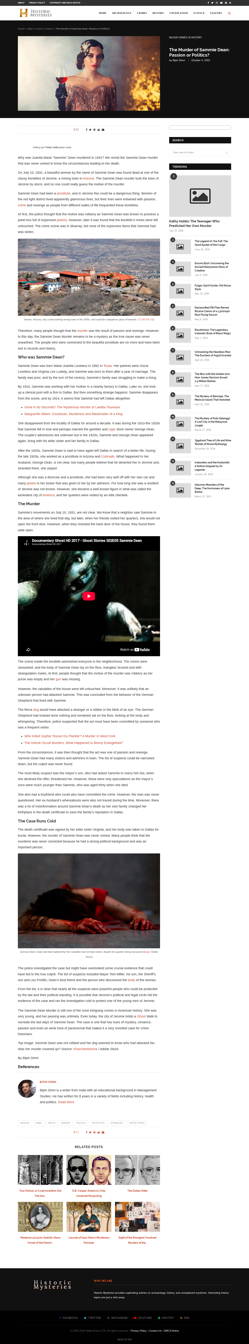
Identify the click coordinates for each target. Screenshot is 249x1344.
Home (102, 13)
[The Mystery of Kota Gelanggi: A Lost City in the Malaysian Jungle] (180, 424)
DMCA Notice (171, 1330)
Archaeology (122, 13)
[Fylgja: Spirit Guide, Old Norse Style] (180, 291)
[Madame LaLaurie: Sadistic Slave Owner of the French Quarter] (40, 1217)
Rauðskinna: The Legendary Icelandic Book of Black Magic (213, 331)
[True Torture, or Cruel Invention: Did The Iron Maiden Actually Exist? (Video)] (40, 1170)
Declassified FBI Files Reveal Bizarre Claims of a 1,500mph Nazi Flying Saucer (212, 311)
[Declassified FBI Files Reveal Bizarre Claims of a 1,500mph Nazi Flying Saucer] (180, 313)
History (158, 13)
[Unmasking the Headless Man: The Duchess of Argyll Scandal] (180, 357)
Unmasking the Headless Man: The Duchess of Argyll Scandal (213, 353)
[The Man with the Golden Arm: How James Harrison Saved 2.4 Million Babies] (180, 379)
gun (58, 679)
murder (82, 331)
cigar (112, 429)
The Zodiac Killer (137, 1190)
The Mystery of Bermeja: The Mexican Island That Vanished (212, 398)
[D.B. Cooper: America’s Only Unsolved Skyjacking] (89, 1170)
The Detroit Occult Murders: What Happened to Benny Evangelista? (73, 743)
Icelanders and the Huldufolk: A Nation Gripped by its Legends (212, 466)
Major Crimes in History (40, 28)
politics (80, 1123)
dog (36, 709)
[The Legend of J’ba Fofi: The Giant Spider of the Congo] (180, 247)
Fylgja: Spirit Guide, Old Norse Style (213, 287)
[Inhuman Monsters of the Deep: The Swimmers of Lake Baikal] (180, 490)
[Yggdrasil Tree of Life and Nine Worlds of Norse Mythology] (180, 446)
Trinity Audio (51, 147)
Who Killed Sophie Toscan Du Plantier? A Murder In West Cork (69, 736)
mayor (51, 1123)
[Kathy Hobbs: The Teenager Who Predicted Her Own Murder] (200, 196)
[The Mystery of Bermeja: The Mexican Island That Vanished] (180, 402)
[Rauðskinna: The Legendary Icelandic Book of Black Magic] (180, 335)
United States (136, 1123)
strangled (117, 1123)
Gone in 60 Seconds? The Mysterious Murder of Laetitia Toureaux (72, 407)
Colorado (107, 456)
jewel (38, 1123)
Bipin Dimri (179, 60)
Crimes (142, 13)
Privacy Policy (37, 3)
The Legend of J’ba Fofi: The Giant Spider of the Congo (211, 243)
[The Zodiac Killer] (137, 1170)
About (21, 3)
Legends (216, 13)
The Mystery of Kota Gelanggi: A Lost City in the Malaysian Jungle (212, 422)
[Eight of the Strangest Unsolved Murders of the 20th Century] (137, 1217)
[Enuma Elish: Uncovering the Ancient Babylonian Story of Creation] (180, 269)
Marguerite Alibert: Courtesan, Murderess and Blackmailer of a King (73, 414)
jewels (31, 483)
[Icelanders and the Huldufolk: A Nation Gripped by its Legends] (180, 468)
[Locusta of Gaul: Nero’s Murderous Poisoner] (89, 1217)
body (131, 980)
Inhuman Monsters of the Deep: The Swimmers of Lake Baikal (212, 488)
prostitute (63, 193)
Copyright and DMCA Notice (65, 3)
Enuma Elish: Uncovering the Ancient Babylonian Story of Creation (212, 267)
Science (199, 13)
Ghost (141, 1016)
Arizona (88, 178)
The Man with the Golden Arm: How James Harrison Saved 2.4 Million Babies (212, 378)
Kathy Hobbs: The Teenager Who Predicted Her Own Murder (194, 223)
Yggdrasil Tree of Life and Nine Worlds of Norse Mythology (213, 442)
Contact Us (155, 1330)
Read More (66, 1102)
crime (22, 205)
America (48, 495)
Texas (107, 366)
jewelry (62, 220)
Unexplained (179, 13)
